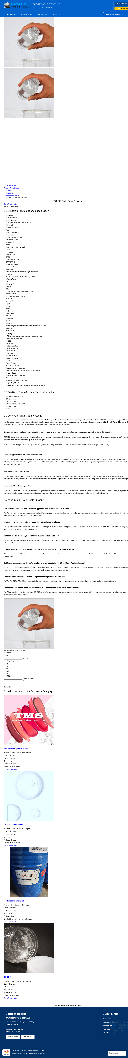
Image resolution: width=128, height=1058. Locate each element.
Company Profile (26, 14)
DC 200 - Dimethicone (13, 825)
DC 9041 (7, 977)
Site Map (105, 1032)
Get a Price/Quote (10, 204)
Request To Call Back (11, 188)
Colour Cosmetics (12, 195)
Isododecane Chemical (14, 901)
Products (9, 193)
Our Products (42, 14)
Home (8, 191)
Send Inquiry (11, 185)
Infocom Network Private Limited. (37, 1053)
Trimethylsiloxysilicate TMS (16, 748)
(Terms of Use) (43, 1050)
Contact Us (56, 14)
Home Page (11, 14)
